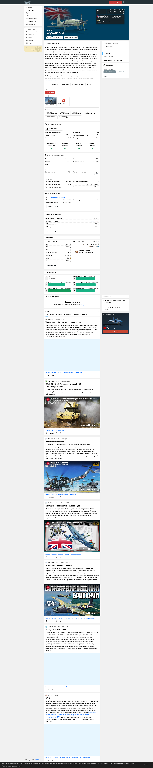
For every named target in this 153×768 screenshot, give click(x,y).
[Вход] (127, 2)
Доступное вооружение (53, 231)
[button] (26, 760)
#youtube (54, 430)
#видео (48, 430)
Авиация (60, 372)
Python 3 (69, 161)
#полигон (61, 430)
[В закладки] (60, 433)
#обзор (48, 372)
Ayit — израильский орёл (112, 307)
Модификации (51, 265)
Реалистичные (109, 71)
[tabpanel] (115, 10)
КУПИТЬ (115, 331)
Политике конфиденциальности (12, 766)
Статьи (89, 84)
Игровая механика (51, 686)
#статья (53, 372)
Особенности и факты (78, 84)
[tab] (123, 9)
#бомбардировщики (90, 618)
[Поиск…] (124, 2)
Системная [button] (38, 759)
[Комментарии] (56, 433)
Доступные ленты (53, 206)
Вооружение (49, 757)
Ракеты (56, 757)
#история (79, 372)
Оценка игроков (65, 84)
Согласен (146, 764)
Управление (61, 686)
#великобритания (69, 372)
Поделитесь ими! (86, 305)
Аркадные (121, 71)
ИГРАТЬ (115, 2)
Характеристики (53, 84)
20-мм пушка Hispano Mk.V (57, 197)
